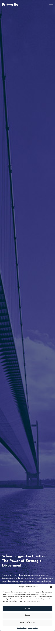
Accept (27, 609)
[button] (51, 587)
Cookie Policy (22, 628)
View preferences (27, 623)
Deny (27, 616)
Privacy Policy (33, 628)
